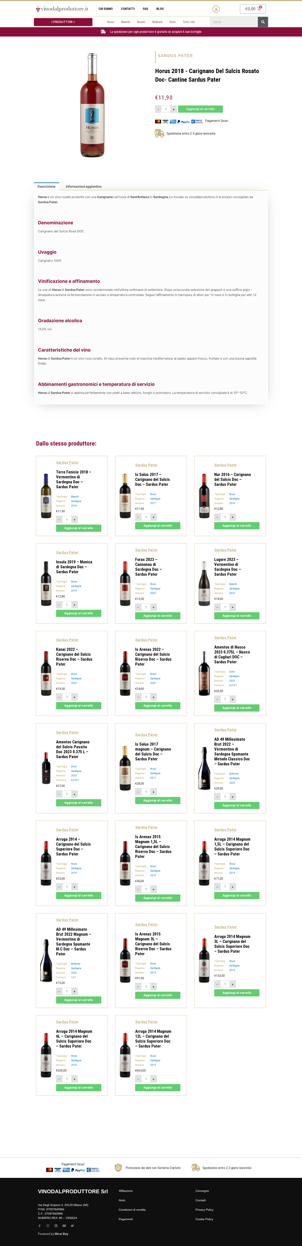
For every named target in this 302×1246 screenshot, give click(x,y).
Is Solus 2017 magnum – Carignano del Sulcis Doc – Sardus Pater (153, 751)
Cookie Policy (204, 1219)
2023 (153, 593)
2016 (232, 503)
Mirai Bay (61, 1234)
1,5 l (73, 977)
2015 (153, 875)
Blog (160, 9)
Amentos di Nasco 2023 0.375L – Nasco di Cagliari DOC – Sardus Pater (232, 654)
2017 (153, 503)
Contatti (128, 9)
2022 (74, 683)
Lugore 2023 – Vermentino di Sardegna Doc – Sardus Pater (227, 567)
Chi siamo (106, 9)
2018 (74, 505)
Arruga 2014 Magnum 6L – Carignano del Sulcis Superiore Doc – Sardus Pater (74, 1039)
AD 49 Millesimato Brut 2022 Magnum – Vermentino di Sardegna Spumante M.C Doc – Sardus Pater (73, 941)
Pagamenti (126, 1219)
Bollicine (233, 773)
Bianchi (75, 496)
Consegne (202, 1190)
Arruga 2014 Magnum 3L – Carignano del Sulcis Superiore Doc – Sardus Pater (232, 944)
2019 (74, 590)
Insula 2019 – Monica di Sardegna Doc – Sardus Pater (74, 566)
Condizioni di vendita (132, 1209)
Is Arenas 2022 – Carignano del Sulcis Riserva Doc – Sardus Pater (153, 657)
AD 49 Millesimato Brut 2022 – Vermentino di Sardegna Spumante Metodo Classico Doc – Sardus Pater (232, 751)
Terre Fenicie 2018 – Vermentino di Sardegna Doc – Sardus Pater (73, 479)
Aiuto (122, 1200)
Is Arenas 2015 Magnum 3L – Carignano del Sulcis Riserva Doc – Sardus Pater (153, 944)
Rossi (153, 494)
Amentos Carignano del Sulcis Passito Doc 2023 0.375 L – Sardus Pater (72, 749)
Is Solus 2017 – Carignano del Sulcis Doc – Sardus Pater (152, 479)
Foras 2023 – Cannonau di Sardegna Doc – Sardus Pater (148, 567)
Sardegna (76, 501)
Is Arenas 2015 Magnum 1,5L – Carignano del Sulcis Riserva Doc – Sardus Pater (153, 846)
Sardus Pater (175, 55)
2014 (74, 872)
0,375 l (233, 685)
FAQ (145, 9)
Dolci (232, 671)
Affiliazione (126, 1190)
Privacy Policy (204, 1209)
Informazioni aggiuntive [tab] (84, 186)
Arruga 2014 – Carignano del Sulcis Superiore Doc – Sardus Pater (73, 846)
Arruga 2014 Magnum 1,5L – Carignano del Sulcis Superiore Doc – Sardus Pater (232, 846)
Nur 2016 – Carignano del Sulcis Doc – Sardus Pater (232, 479)
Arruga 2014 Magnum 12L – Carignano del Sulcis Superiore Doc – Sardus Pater (153, 1039)
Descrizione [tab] (46, 186)
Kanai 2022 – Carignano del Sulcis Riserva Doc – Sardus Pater (74, 657)
